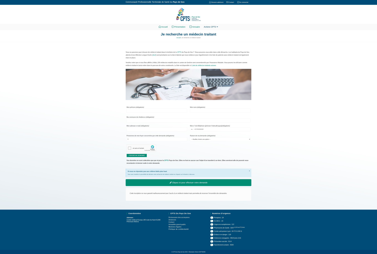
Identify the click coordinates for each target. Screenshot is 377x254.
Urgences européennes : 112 (224, 224)
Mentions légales (175, 227)
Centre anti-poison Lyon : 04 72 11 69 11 (228, 231)
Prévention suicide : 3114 (223, 241)
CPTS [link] (179, 52)
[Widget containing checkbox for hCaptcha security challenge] (141, 148)
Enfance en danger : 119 (222, 234)
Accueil (179, 37)
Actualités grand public (177, 224)
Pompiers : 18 (219, 217)
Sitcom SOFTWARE (200, 252)
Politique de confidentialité (179, 229)
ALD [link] (154, 55)
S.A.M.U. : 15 (218, 221)
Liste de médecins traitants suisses (204, 65)
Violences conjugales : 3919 (224, 238)
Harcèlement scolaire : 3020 (224, 245)
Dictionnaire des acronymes (179, 217)
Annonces (172, 220)
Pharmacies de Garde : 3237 (229, 228)
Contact (171, 222)
